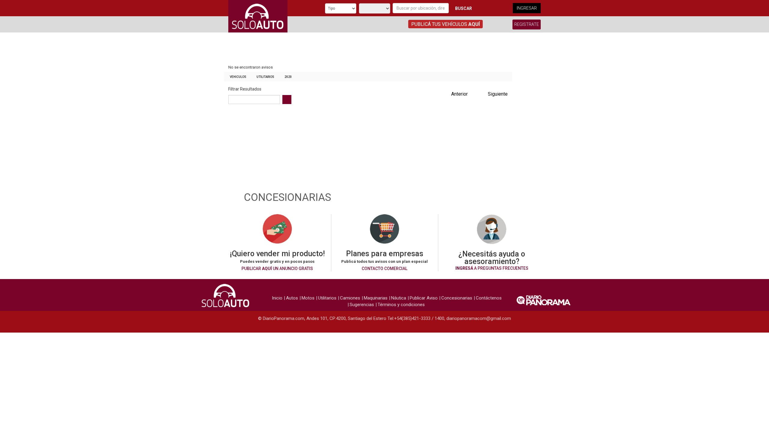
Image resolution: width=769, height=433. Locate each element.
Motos (308, 298)
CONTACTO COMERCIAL (384, 268)
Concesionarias (456, 298)
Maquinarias (376, 298)
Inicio (277, 298)
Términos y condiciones (401, 304)
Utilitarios (265, 76)
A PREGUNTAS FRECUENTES (491, 268)
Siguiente (498, 94)
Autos (292, 298)
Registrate (526, 24)
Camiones (350, 298)
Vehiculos (238, 76)
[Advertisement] (368, 49)
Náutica (398, 298)
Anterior (459, 94)
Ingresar (527, 8)
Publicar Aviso (424, 298)
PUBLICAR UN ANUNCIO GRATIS (277, 268)
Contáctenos (489, 298)
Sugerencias (362, 304)
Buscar (463, 8)
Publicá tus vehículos (445, 24)
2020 (288, 76)
